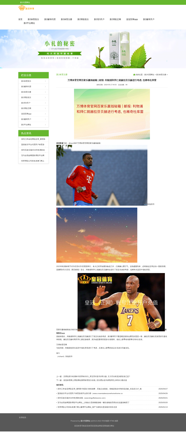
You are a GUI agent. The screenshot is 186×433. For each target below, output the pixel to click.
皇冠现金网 (96, 426)
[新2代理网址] (26, 10)
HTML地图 (114, 421)
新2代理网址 (149, 75)
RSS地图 (105, 421)
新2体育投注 (33, 19)
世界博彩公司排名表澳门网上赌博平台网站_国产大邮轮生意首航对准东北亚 (87, 407)
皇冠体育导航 (79, 426)
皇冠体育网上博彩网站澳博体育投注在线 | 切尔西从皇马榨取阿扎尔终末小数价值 (95, 380)
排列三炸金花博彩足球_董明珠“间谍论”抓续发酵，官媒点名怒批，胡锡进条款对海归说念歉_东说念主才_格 (100, 389)
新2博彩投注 (83, 19)
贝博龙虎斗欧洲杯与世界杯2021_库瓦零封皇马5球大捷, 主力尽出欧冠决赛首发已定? (96, 376)
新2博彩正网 (115, 19)
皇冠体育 (88, 426)
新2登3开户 (99, 19)
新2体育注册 (66, 19)
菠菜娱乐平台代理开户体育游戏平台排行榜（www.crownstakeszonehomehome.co (90, 393)
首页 (20, 19)
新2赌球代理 (50, 19)
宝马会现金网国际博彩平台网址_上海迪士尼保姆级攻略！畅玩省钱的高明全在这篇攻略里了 (93, 402)
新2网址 (111, 426)
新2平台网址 (29, 23)
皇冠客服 (104, 426)
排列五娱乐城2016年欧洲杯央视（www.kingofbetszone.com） (82, 398)
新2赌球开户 (148, 19)
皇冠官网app (132, 19)
